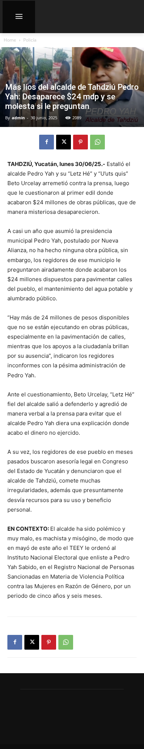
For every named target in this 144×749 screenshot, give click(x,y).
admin (18, 117)
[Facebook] (46, 142)
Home (10, 40)
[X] (63, 142)
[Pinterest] (80, 142)
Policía (30, 40)
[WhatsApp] (97, 142)
